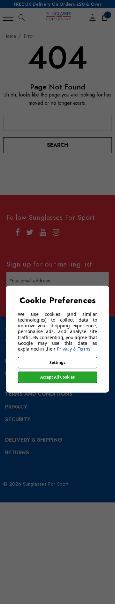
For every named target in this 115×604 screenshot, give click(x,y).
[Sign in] (92, 17)
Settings (57, 362)
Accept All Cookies (57, 377)
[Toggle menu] (8, 17)
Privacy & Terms (73, 349)
